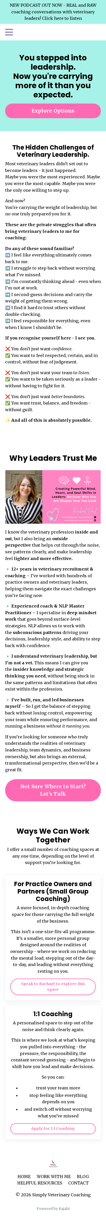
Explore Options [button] (53, 111)
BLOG (83, 1176)
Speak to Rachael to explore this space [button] (53, 986)
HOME (24, 1176)
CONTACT (78, 1183)
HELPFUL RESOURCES (39, 1183)
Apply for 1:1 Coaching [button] (53, 1128)
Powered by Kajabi (53, 1208)
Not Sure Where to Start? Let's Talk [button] (53, 790)
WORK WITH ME (54, 1176)
